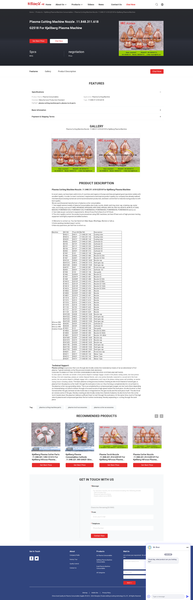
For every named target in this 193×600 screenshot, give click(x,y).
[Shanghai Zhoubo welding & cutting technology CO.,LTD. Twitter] (37, 558)
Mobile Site (95, 593)
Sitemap (84, 593)
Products (39, 12)
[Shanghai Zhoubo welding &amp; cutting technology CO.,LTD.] (36, 3)
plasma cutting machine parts (50, 407)
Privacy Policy (106, 593)
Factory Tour (73, 559)
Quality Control (74, 564)
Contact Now (99, 536)
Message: (95, 486)
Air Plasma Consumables (104, 555)
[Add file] (148, 596)
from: (94, 512)
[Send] (187, 596)
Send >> (129, 583)
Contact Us (73, 568)
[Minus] (187, 547)
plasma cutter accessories (104, 407)
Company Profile (75, 555)
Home (31, 12)
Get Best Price (38, 41)
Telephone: (96, 523)
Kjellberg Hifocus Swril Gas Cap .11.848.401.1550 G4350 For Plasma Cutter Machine (112, 457)
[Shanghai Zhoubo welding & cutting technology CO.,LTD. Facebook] (31, 558)
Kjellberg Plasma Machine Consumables (58, 12)
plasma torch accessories (77, 407)
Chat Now (59, 41)
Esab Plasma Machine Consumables (103, 567)
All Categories (100, 572)
